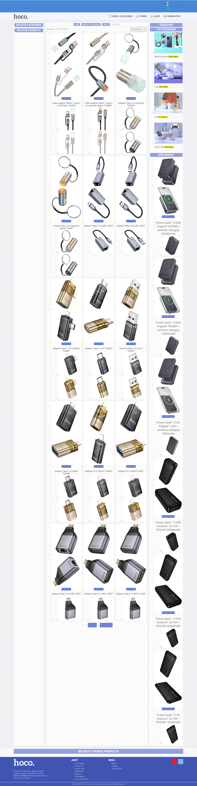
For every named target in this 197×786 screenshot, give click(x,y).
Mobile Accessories (91, 24)
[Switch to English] (170, 3)
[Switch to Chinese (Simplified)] (175, 6)
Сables (106, 24)
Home (76, 24)
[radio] (35, 109)
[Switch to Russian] (168, 9)
